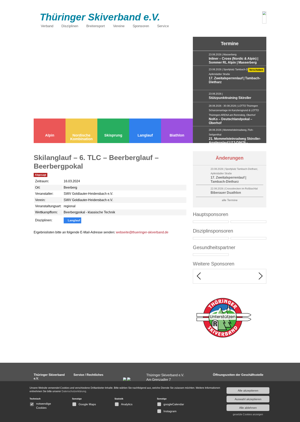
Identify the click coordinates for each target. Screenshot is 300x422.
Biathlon (177, 135)
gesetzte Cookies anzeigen (248, 414)
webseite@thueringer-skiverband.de (142, 232)
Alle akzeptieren (248, 390)
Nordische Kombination (81, 137)
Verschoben (256, 69)
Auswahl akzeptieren (248, 399)
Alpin (49, 135)
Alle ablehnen (248, 407)
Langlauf (145, 135)
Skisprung (113, 135)
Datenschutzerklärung (74, 391)
